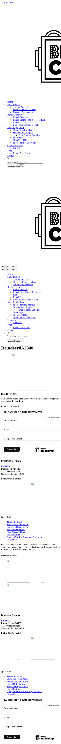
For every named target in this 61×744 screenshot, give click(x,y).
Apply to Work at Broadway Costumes (24, 537)
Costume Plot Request (23, 112)
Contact (10, 156)
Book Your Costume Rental (25, 125)
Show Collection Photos (18, 524)
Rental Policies (19, 122)
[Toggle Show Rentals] (51, 277)
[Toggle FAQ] (51, 325)
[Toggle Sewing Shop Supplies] (51, 307)
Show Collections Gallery (24, 109)
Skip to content (8, 2)
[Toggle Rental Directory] (51, 287)
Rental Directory (20, 117)
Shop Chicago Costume (17, 532)
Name (6, 430)
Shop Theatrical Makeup (24, 130)
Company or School (13, 439)
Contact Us (12, 539)
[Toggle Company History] (51, 320)
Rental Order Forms (16, 529)
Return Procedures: (21, 153)
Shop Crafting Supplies (29, 135)
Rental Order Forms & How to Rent (29, 120)
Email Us (5, 466)
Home (10, 102)
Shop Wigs (18, 137)
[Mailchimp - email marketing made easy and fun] (44, 452)
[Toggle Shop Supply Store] (51, 302)
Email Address (11, 420)
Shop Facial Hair (20, 140)
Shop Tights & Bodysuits (24, 143)
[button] (8, 159)
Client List (17, 148)
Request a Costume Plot (17, 527)
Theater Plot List (20, 107)
